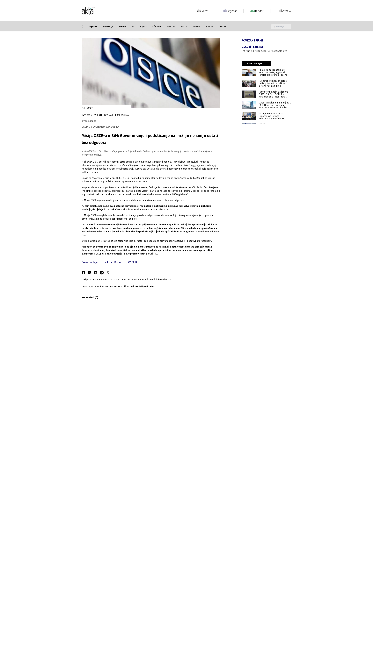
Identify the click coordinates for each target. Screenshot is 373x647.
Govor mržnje (90, 262)
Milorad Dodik (113, 262)
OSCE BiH (133, 262)
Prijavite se (284, 10)
